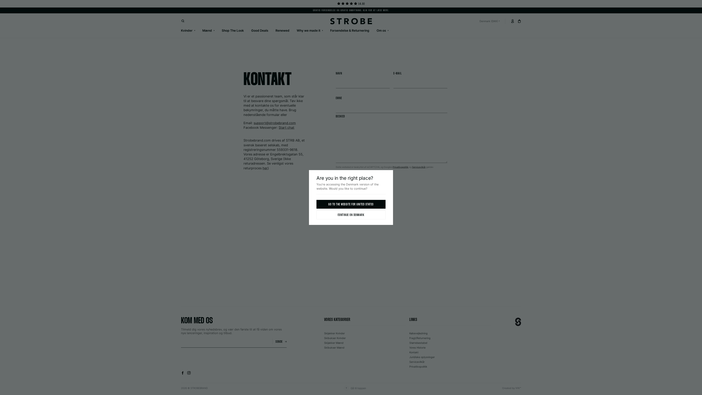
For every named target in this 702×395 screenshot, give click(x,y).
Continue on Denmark (351, 215)
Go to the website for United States (351, 204)
